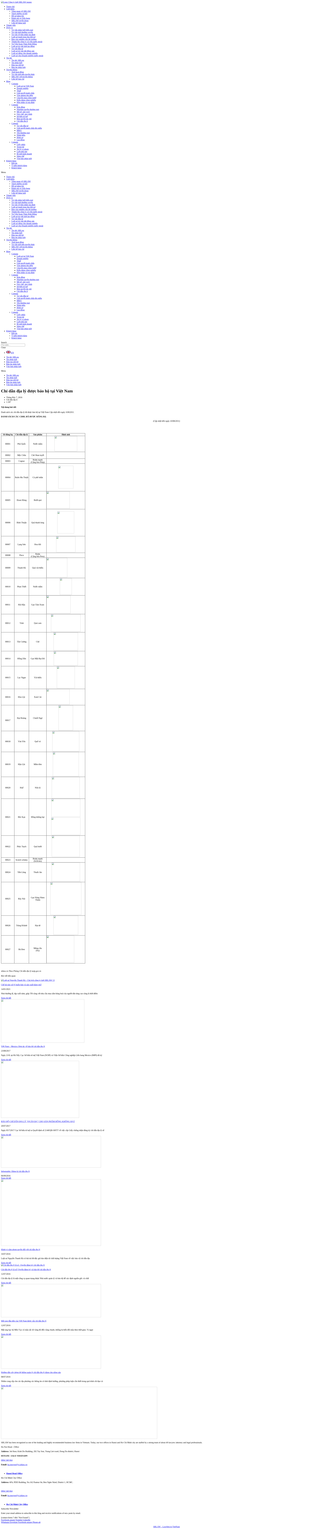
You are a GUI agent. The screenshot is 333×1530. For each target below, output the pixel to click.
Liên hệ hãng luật (18, 23)
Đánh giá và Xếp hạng (20, 18)
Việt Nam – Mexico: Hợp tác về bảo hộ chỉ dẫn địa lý (23, 1046)
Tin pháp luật (16, 63)
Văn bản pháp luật (24, 158)
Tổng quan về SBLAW (21, 11)
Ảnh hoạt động (17, 72)
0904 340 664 (6, 1460)
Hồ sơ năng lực (17, 16)
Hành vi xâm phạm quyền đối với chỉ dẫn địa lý (20, 1249)
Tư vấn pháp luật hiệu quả (22, 30)
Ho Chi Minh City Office (17, 1504)
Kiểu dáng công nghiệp (26, 100)
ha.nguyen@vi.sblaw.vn (17, 1465)
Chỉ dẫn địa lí (22, 121)
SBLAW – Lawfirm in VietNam (166, 1527)
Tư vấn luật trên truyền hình (22, 74)
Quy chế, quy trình (24, 114)
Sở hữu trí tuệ (22, 116)
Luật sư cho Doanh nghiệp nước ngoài (27, 56)
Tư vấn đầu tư (17, 49)
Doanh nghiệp (22, 88)
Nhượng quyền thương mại (28, 109)
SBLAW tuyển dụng (19, 20)
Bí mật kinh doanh (24, 154)
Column (14, 84)
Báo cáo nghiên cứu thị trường (24, 39)
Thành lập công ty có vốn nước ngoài (26, 42)
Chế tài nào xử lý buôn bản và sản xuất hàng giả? (21, 985)
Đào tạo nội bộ (17, 65)
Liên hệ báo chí (17, 79)
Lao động (21, 140)
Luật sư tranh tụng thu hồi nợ (23, 37)
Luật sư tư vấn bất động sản (22, 51)
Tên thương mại (23, 133)
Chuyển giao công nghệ (26, 98)
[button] (166, 172)
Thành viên (11, 25)
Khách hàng (11, 161)
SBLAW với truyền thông (22, 77)
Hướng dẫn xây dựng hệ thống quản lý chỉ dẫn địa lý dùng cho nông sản (31, 1372)
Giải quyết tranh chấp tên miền (29, 128)
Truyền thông (11, 70)
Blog (8, 81)
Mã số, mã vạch (23, 112)
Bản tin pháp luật (18, 67)
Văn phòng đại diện (25, 95)
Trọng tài (20, 147)
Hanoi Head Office (14, 1473)
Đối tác (14, 163)
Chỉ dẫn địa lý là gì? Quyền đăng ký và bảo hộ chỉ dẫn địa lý (26, 1269)
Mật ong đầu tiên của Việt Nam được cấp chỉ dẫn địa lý (23, 1321)
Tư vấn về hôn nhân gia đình (23, 35)
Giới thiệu (10, 9)
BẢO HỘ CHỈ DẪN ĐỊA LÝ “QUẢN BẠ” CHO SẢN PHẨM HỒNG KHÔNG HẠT (38, 1121)
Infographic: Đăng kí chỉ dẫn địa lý (15, 1171)
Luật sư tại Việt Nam (25, 86)
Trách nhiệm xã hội (19, 13)
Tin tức (9, 58)
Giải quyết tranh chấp (25, 93)
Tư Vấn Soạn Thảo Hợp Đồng (24, 44)
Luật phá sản (22, 151)
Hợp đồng (21, 107)
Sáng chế (20, 156)
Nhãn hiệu (21, 135)
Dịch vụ (9, 27)
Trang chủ (10, 6)
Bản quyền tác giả (24, 119)
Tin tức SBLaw (17, 60)
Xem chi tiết (6, 998)
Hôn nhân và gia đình (25, 102)
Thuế (19, 91)
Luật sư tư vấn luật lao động (23, 46)
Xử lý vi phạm (23, 149)
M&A (19, 130)
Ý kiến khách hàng (19, 165)
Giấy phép (21, 144)
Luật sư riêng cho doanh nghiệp (24, 53)
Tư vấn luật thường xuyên (22, 32)
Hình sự (20, 137)
